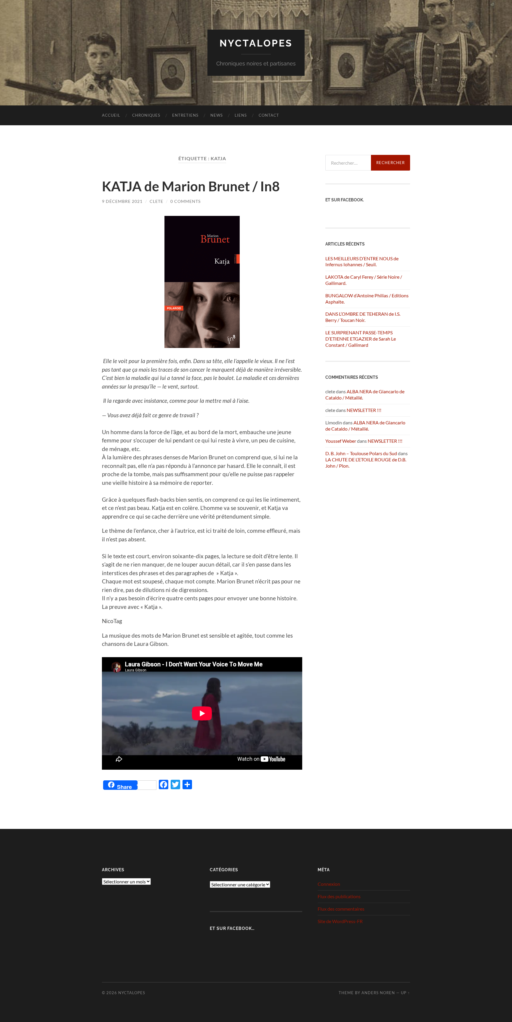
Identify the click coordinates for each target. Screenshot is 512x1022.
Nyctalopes (256, 43)
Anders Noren (378, 992)
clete (156, 201)
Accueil (111, 115)
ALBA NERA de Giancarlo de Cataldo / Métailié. (365, 425)
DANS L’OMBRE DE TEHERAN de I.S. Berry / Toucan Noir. (362, 317)
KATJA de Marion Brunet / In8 (191, 186)
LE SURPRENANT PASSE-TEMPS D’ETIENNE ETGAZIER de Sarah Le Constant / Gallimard (360, 339)
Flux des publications (339, 896)
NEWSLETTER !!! (364, 410)
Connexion (329, 884)
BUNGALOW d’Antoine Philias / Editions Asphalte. (367, 298)
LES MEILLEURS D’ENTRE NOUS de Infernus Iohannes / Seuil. (362, 261)
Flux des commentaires (341, 909)
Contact (269, 115)
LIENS (241, 115)
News (216, 115)
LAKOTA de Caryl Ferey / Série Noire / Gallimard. (363, 280)
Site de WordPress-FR (340, 921)
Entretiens (185, 115)
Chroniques (146, 115)
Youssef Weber (340, 441)
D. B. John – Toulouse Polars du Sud (361, 453)
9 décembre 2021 (122, 201)
